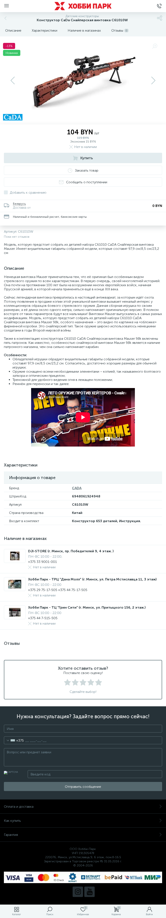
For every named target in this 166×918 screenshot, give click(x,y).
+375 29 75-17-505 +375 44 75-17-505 (57, 590)
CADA (76, 488)
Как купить (12, 821)
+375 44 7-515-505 (42, 618)
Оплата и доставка (19, 806)
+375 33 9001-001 (42, 562)
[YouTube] (89, 892)
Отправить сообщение (83, 787)
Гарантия (11, 835)
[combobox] (14, 740)
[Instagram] (78, 892)
